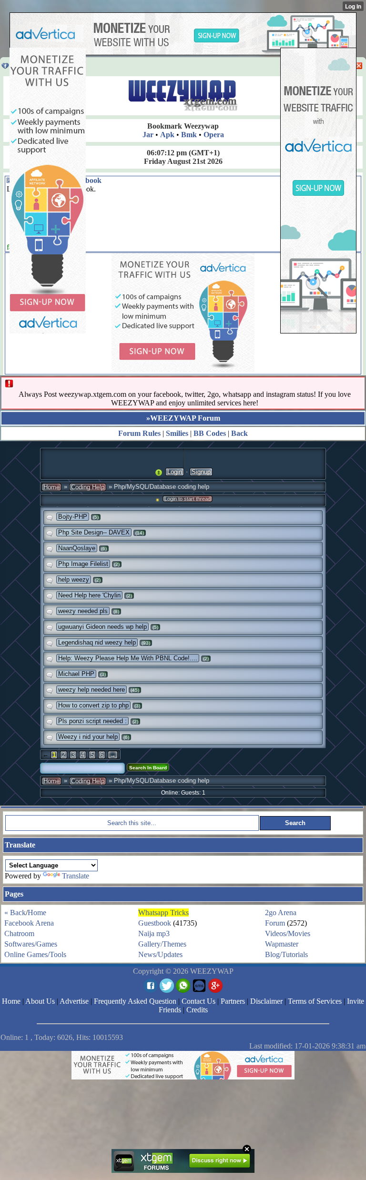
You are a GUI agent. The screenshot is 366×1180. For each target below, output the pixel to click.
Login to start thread (187, 499)
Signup (201, 471)
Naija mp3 (154, 933)
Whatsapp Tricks (163, 912)
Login (174, 471)
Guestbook (154, 923)
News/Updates (160, 954)
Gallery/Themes (162, 944)
